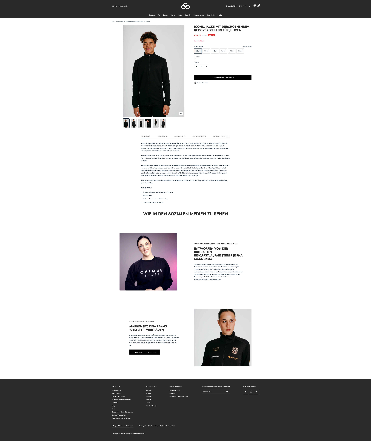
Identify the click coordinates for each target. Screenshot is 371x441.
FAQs (113, 409)
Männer (148, 399)
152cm (232, 51)
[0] (258, 6)
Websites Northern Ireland (155, 426)
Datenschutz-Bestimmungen (121, 418)
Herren (173, 15)
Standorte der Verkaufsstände (121, 399)
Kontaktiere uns (175, 390)
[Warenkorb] (254, 6)
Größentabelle (247, 46)
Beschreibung (145, 136)
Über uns (172, 393)
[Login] (249, 6)
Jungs (148, 403)
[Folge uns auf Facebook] (245, 391)
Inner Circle (211, 15)
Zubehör (188, 15)
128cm (198, 51)
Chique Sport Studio (118, 396)
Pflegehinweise (162, 136)
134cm (206, 51)
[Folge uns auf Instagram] (251, 391)
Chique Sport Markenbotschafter (122, 412)
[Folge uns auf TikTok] (256, 391)
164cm (198, 57)
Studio (220, 15)
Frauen (148, 393)
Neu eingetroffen (154, 15)
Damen (165, 15)
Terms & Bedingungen (119, 415)
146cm (223, 51)
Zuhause (148, 390)
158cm (240, 51)
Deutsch (241, 6)
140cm (215, 51)
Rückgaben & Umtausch (220, 136)
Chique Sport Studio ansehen (145, 352)
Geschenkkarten (199, 15)
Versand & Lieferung (199, 136)
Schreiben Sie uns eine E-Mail (179, 396)
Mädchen (149, 396)
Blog (113, 406)
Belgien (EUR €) (230, 6)
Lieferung (115, 403)
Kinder (180, 15)
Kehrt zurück (116, 393)
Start (113, 21)
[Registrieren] (227, 391)
